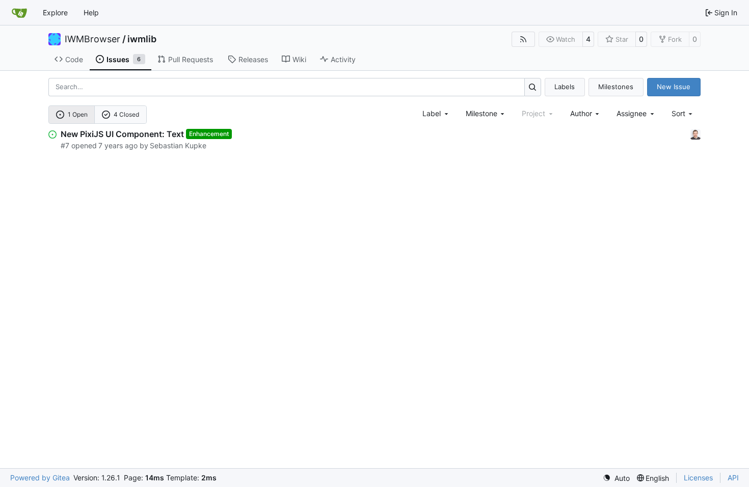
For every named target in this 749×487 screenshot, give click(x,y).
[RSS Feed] (523, 39)
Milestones (615, 87)
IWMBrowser (92, 39)
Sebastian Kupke (178, 145)
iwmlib (141, 39)
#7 (65, 145)
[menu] (683, 113)
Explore (55, 12)
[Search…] (532, 87)
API (733, 477)
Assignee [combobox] (632, 113)
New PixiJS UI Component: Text (122, 134)
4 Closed (126, 114)
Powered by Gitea (40, 477)
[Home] (19, 13)
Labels (564, 87)
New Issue (673, 87)
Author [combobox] (581, 113)
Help (91, 12)
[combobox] (436, 113)
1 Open (78, 114)
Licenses (698, 477)
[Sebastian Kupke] (695, 133)
